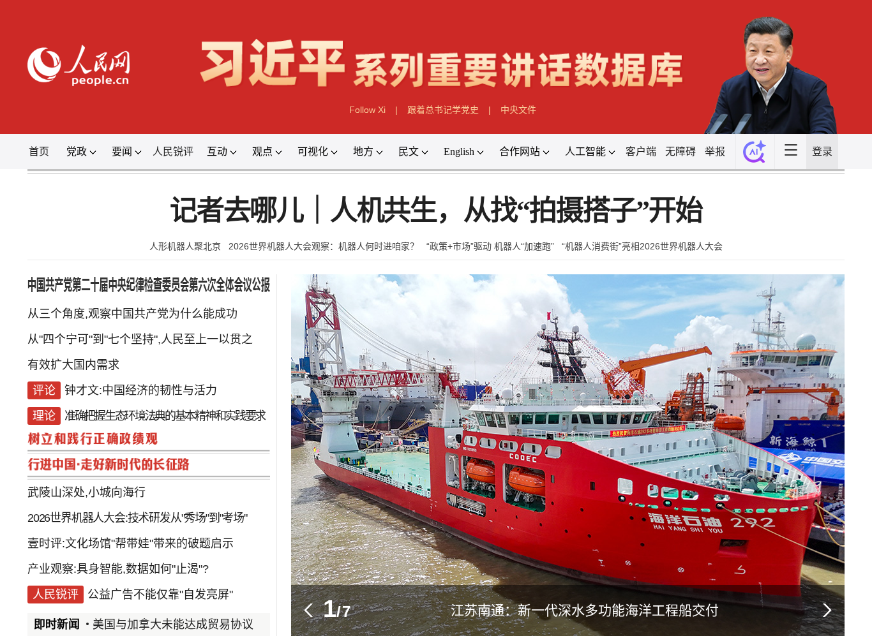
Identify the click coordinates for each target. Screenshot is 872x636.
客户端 (641, 151)
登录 (822, 151)
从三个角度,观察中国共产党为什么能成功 (132, 313)
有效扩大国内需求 (73, 365)
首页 (39, 151)
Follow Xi (367, 110)
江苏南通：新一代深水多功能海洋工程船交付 (585, 610)
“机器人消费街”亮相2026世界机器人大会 (642, 246)
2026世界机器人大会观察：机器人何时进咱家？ (324, 246)
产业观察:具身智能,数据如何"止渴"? (118, 569)
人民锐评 (173, 151)
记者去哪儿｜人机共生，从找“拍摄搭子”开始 (436, 210)
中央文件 (518, 110)
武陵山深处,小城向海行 (86, 492)
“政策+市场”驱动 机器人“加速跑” (490, 246)
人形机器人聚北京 (185, 246)
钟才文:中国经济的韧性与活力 (140, 390)
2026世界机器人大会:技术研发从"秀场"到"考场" (137, 518)
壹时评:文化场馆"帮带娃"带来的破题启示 (130, 543)
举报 (715, 151)
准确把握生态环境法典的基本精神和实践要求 (164, 416)
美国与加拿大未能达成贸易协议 (173, 624)
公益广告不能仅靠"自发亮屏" (160, 594)
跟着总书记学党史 (443, 110)
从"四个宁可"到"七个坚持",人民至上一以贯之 (140, 339)
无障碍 (680, 151)
